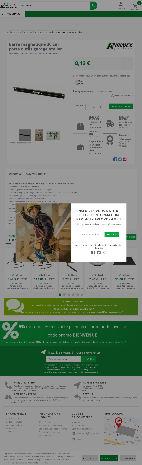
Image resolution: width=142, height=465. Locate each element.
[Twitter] (98, 253)
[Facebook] (93, 253)
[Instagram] (104, 253)
